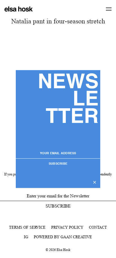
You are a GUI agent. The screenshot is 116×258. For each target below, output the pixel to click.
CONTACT (98, 227)
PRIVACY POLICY (67, 227)
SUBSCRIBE (58, 164)
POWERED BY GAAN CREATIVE (63, 237)
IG (26, 237)
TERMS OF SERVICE (27, 227)
